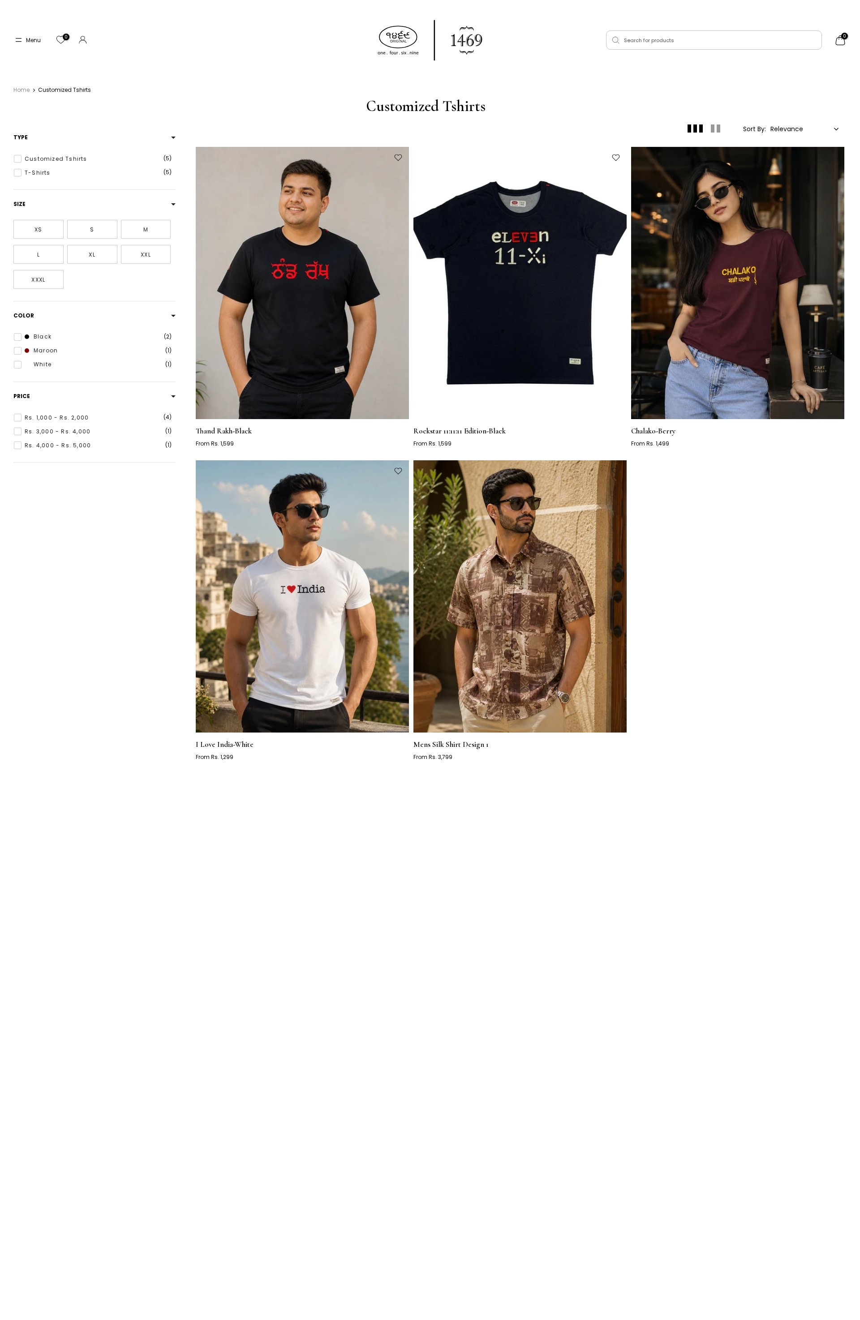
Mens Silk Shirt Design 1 (451, 744)
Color (23, 316)
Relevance (786, 129)
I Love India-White (225, 744)
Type (20, 137)
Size (19, 204)
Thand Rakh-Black (224, 431)
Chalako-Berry (653, 431)
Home (21, 90)
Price (21, 396)
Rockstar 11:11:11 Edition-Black (459, 431)
